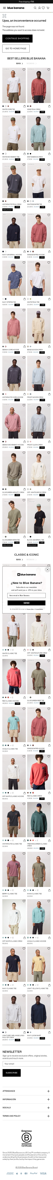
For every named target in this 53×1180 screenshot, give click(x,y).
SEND (27, 603)
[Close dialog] (47, 569)
